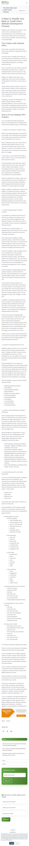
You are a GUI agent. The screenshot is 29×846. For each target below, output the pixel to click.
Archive (4, 764)
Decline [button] (17, 843)
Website (8, 721)
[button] (26, 2)
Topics (3, 760)
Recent (4, 739)
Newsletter (13, 832)
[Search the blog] (25, 10)
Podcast (13, 830)
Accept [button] (11, 843)
